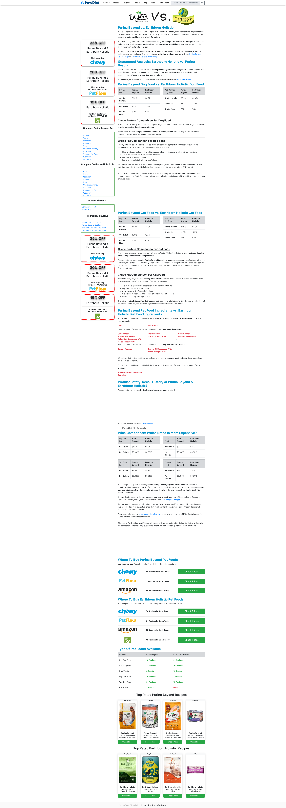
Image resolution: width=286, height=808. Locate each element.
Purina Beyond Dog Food (92, 222)
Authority (87, 157)
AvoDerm (87, 159)
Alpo (85, 146)
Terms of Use (124, 805)
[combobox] (185, 3)
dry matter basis (184, 79)
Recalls (137, 3)
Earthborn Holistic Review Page (145, 57)
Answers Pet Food (90, 154)
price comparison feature (149, 514)
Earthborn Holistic (89, 207)
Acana (85, 138)
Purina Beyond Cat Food (92, 225)
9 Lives (86, 135)
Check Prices (192, 571)
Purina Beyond (88, 209)
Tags (153, 3)
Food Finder (164, 3)
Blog (145, 3)
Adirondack (88, 143)
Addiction (87, 141)
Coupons (126, 3)
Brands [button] (105, 3)
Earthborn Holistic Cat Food (94, 230)
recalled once (147, 423)
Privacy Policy (134, 805)
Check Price (127, 742)
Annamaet (87, 151)
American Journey (90, 149)
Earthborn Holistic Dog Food (94, 227)
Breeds (116, 3)
